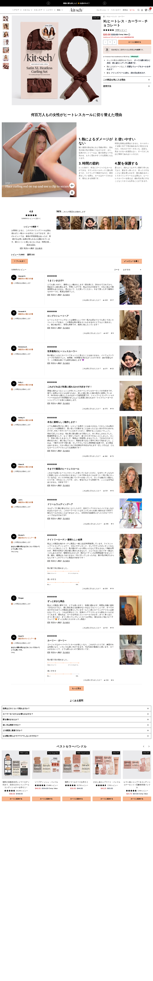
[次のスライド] (140, 223)
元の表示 (38, 248)
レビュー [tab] (18, 255)
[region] (76, 3)
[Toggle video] (72, 192)
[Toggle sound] (72, 185)
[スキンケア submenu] (44, 10)
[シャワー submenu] (54, 10)
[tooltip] (37, 227)
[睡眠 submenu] (62, 10)
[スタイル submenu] (31, 10)
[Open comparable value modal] (129, 35)
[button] (115, 30)
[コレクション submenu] (108, 10)
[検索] (138, 10)
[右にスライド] (104, 3)
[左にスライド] (48, 3)
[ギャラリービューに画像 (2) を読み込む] (6, 26)
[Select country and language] (146, 10)
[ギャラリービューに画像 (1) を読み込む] (6, 18)
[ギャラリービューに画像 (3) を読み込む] (6, 34)
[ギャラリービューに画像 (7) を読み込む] (6, 66)
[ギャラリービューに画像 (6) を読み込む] (6, 58)
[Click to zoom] (97, 100)
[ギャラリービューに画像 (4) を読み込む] (6, 42)
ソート (117, 270)
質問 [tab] (31, 255)
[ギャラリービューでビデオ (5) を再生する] (6, 50)
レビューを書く (133, 262)
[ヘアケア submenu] (20, 10)
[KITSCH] (76, 10)
